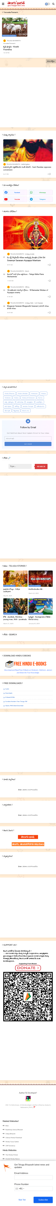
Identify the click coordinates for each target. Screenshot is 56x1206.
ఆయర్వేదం (39, 402)
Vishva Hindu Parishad (13, 1137)
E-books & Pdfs (10, 697)
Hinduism (34, 393)
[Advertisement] (28, 97)
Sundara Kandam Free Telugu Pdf (16, 701)
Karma (40, 397)
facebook (17, 192)
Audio (7, 689)
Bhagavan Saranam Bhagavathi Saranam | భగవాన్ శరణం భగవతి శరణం (28, 307)
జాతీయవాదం (40, 406)
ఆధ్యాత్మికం (30, 402)
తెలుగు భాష (25, 410)
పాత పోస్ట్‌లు (51, 61)
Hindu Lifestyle (23, 393)
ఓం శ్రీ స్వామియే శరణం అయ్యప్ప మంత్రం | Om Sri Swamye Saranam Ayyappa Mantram (26, 259)
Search (41, 466)
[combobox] (19, 1188)
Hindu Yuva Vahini (12, 1141)
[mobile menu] (3, 4)
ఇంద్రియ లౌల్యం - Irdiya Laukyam (11, 590)
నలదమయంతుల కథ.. (36, 589)
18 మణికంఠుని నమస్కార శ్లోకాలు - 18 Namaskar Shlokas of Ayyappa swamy (27, 291)
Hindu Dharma (9, 393)
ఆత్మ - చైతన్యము (9, 402)
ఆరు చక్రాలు (8, 406)
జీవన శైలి (7, 410)
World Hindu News (12, 1158)
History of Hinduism (28, 397)
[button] (53, 4)
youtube (17, 199)
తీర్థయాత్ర (16, 410)
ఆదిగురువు (20, 402)
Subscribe (43, 1200)
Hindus (43, 393)
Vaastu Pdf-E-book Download (14, 706)
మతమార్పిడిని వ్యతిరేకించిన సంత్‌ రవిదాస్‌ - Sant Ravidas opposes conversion (27, 168)
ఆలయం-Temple (28, 406)
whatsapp (42, 192)
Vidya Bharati (10, 1133)
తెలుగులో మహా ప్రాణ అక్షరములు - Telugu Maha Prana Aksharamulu (25, 275)
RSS (7, 1125)
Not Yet (22, 1200)
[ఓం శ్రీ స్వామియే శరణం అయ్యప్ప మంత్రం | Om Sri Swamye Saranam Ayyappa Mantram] (28, 232)
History (16, 397)
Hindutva (8, 397)
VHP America (10, 1145)
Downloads (8, 693)
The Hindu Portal (11, 1154)
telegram (42, 199)
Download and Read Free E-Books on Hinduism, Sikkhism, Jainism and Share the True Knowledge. (28, 671)
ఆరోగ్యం (17, 406)
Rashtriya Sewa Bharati (14, 1129)
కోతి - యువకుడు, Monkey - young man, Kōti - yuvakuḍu (15, 618)
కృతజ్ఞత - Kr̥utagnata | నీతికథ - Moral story (40, 618)
